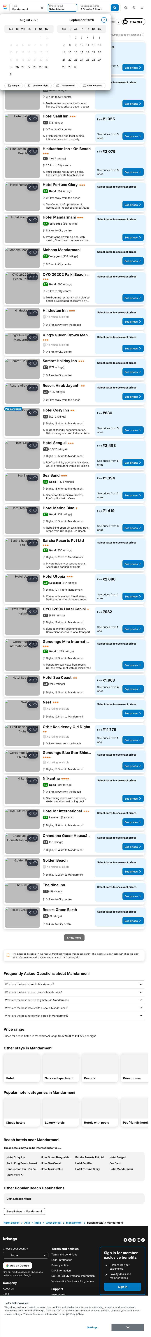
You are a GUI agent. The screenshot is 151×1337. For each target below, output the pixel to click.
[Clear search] (42, 7)
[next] (104, 20)
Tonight (16, 85)
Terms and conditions (64, 1254)
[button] (28, 8)
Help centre (58, 1294)
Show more (13, 1174)
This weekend (67, 85)
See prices (131, 67)
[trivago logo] (5, 7)
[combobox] (28, 8)
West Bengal (53, 1222)
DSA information (61, 1270)
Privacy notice (60, 1265)
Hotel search (12, 1222)
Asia (27, 1222)
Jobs (6, 1293)
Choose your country (15, 1248)
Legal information (61, 1259)
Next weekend (94, 85)
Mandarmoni (74, 1222)
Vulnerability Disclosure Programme (72, 1281)
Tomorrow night (39, 85)
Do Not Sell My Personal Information (73, 1275)
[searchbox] (28, 9)
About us (8, 1288)
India (38, 1222)
